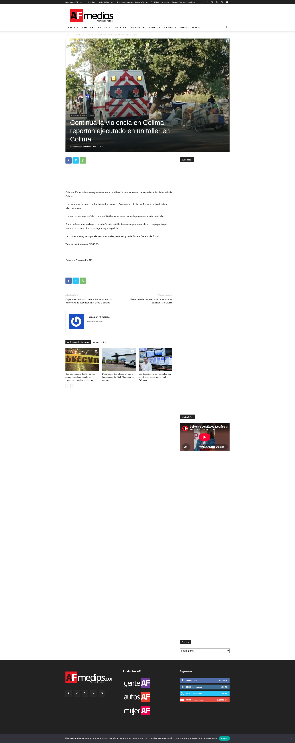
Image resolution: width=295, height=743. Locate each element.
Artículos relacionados (78, 342)
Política (102, 27)
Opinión (168, 27)
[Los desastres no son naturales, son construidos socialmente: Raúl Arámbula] (155, 359)
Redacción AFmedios (82, 146)
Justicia (119, 27)
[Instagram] (212, 2)
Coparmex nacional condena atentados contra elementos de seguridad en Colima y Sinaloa (88, 301)
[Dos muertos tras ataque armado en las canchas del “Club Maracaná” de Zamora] (119, 359)
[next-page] (72, 386)
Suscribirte (222, 700)
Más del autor (99, 342)
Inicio (67, 35)
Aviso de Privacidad (106, 2)
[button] (226, 27)
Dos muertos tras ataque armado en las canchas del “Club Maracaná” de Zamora (118, 377)
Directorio (165, 2)
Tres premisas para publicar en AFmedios (132, 2)
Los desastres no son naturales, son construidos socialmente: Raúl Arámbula (155, 377)
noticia (92, 115)
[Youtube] (227, 2)
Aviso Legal (92, 2)
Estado (86, 27)
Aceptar (224, 738)
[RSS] (217, 2)
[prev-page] (67, 386)
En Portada (77, 35)
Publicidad (155, 2)
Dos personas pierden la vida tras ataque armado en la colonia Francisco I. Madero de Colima (80, 377)
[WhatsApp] (83, 160)
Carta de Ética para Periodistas (183, 2)
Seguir (224, 687)
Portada (73, 27)
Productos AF (188, 27)
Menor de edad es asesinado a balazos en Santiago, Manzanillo (151, 301)
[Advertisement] (205, 373)
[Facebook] (207, 2)
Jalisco (153, 27)
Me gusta (223, 680)
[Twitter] (222, 2)
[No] (291, 738)
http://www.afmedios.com (96, 321)
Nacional (136, 27)
